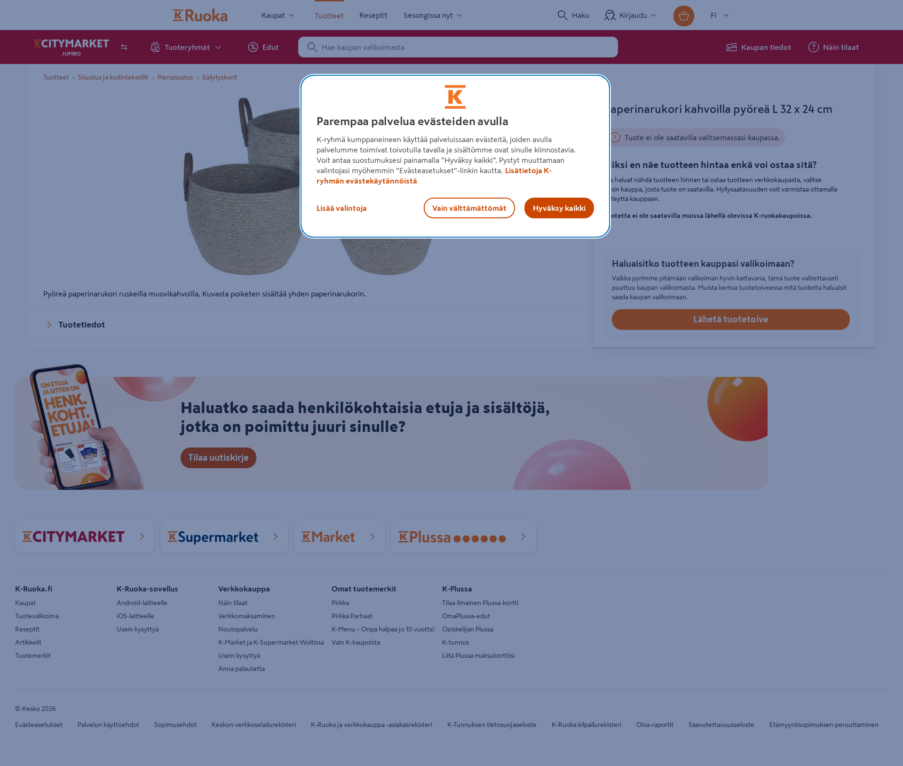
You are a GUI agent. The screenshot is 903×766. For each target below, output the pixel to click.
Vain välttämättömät (469, 208)
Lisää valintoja (342, 208)
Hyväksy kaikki (559, 208)
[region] (455, 156)
